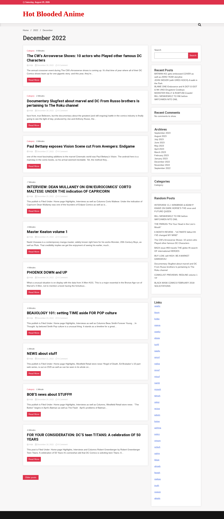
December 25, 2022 (45, 196)
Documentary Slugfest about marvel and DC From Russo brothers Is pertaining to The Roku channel (83, 103)
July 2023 (159, 139)
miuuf (157, 376)
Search (157, 50)
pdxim (157, 415)
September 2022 (162, 168)
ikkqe (156, 460)
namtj (157, 383)
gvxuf (157, 370)
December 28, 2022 (45, 111)
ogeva (157, 325)
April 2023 (159, 149)
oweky (157, 331)
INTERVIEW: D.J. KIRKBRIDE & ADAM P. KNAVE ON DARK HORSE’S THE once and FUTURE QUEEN (175, 208)
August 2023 (160, 136)
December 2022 (162, 162)
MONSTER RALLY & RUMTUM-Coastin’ (173, 93)
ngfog (157, 363)
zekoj (156, 402)
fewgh (157, 472)
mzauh (157, 389)
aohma (157, 428)
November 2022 (162, 165)
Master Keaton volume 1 (47, 232)
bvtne (157, 421)
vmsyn (157, 440)
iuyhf (156, 344)
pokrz (157, 434)
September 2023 (162, 133)
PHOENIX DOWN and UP (47, 272)
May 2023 (159, 146)
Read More (33, 80)
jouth (156, 485)
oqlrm (157, 453)
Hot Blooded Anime (53, 14)
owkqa (157, 479)
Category (30, 51)
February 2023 (161, 155)
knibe (157, 319)
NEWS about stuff (42, 353)
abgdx (157, 498)
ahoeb (157, 466)
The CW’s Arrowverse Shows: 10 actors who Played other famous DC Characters (84, 58)
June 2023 (159, 142)
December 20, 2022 (45, 399)
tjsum (157, 312)
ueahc (157, 306)
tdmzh (157, 395)
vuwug (157, 492)
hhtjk (31, 65)
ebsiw (157, 338)
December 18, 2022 (45, 444)
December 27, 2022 (45, 151)
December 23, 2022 (45, 318)
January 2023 (161, 158)
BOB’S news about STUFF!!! (49, 394)
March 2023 (160, 152)
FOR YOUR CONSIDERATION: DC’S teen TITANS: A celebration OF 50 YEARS (84, 437)
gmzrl (157, 357)
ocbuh (157, 447)
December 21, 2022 (45, 359)
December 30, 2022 (45, 65)
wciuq (157, 408)
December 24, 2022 (45, 278)
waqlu (157, 351)
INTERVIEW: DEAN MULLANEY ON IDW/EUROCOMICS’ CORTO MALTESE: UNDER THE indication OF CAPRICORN (79, 189)
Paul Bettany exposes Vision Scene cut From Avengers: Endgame (81, 146)
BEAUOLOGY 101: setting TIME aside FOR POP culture (72, 313)
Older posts (30, 477)
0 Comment (63, 65)
